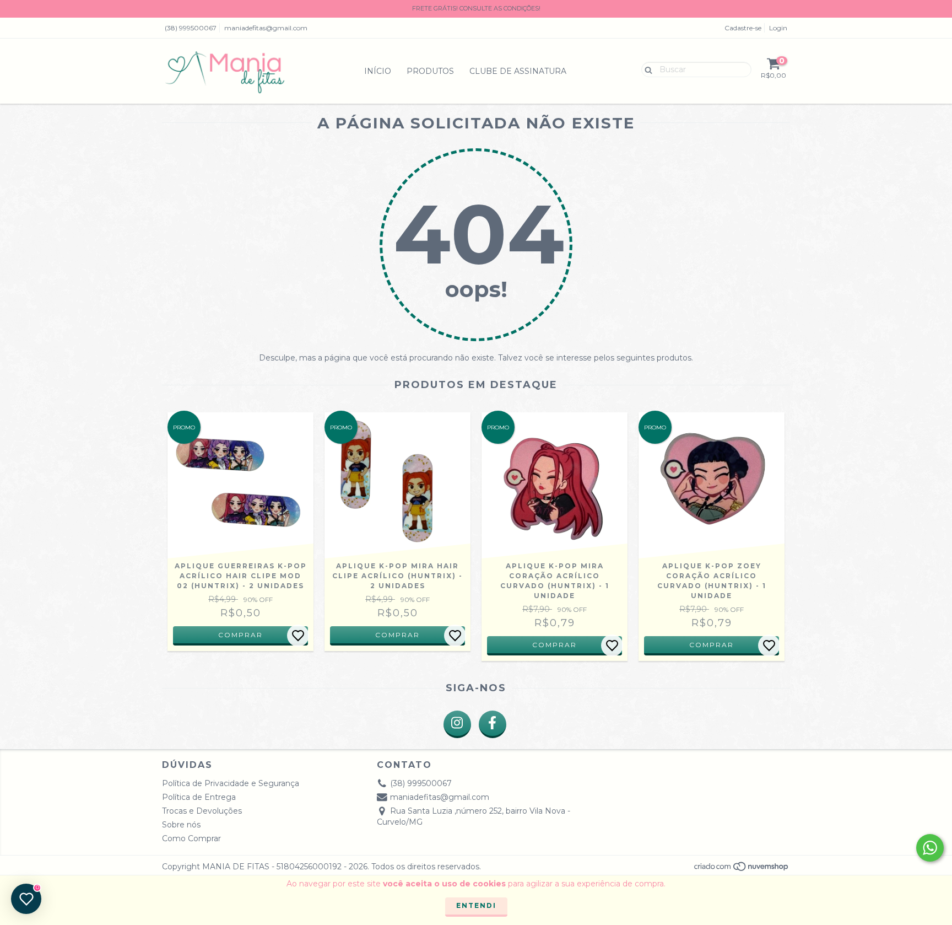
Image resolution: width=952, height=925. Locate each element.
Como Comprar (191, 838)
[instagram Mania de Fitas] (457, 724)
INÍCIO (377, 71)
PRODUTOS (430, 71)
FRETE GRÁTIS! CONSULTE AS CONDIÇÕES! (476, 8)
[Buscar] (646, 68)
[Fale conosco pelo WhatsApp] (930, 848)
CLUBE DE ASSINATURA (517, 71)
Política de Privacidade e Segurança (230, 783)
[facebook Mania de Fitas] (492, 724)
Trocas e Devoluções (202, 811)
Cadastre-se (742, 28)
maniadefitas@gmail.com (265, 28)
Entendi (476, 905)
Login (778, 28)
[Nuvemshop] (742, 869)
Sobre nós (181, 825)
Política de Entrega (199, 797)
